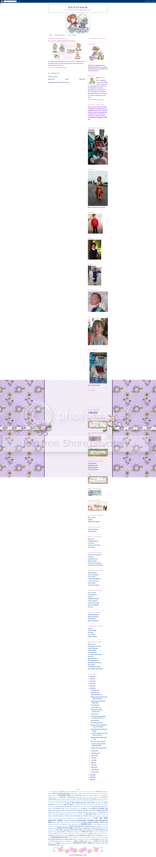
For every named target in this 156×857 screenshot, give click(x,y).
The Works (95, 839)
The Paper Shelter (93, 469)
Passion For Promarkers (95, 563)
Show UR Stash (81, 833)
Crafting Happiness (93, 541)
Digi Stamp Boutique (79, 804)
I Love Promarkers (93, 581)
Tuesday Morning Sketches (95, 565)
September (94, 753)
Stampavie (61, 835)
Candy (84, 795)
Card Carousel (94, 795)
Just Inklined (76, 816)
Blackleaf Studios (90, 793)
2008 (91, 779)
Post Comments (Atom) (62, 82)
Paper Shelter (92, 583)
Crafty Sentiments (93, 559)
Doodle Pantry (85, 806)
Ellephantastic (73, 808)
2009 (91, 777)
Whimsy (58, 843)
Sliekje (91, 833)
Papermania (87, 826)
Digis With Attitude (95, 804)
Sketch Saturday (92, 636)
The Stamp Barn (66, 839)
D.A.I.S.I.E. (60, 802)
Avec (91, 791)
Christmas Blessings (96, 722)
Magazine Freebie (85, 820)
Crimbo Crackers (92, 601)
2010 (91, 775)
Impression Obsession (65, 814)
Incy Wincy (91, 543)
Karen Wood (95, 816)
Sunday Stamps (92, 531)
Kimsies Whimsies (67, 818)
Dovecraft (97, 806)
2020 (91, 676)
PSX (58, 831)
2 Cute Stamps (52, 791)
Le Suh (88, 818)
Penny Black (91, 664)
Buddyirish (51, 795)
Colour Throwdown (93, 574)
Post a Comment (53, 76)
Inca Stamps (79, 814)
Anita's (62, 791)
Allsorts (90, 628)
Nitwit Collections (93, 467)
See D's (95, 831)
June (92, 760)
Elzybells (84, 808)
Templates (87, 837)
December (94, 690)
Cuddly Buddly (101, 801)
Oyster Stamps (97, 824)
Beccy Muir (57, 793)
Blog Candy (102, 793)
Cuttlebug (51, 802)
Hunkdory (102, 812)
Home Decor (71, 812)
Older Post (82, 79)
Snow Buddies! (95, 705)
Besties (68, 793)
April (92, 765)
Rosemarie (75, 831)
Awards (98, 791)
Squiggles (52, 835)
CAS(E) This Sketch (93, 598)
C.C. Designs (75, 795)
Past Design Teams (60, 35)
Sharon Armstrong (54, 833)
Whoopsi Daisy (80, 843)
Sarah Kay (85, 831)
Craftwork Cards (64, 799)
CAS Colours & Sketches (95, 555)
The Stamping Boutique (82, 839)
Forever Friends (97, 808)
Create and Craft (61, 801)
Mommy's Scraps (53, 824)
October (93, 751)
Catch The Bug (92, 630)
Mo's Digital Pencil (93, 660)
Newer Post (51, 79)
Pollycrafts (100, 830)
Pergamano (77, 828)
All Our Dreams (95, 720)
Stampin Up (83, 835)
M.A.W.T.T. (91, 656)
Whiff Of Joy (99, 841)
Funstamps (76, 810)
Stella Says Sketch (93, 529)
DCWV (99, 802)
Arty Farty (83, 791)
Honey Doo (81, 812)
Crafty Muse (77, 799)
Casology (90, 557)
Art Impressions (73, 791)
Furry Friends (94, 714)
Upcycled (53, 841)
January (93, 772)
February (94, 769)
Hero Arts (101, 810)
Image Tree (51, 814)
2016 (91, 681)
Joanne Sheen (101, 814)
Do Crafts (60, 806)
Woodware (52, 845)
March (93, 767)
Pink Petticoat (72, 830)
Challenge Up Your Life (94, 646)
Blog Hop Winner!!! (96, 694)
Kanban (86, 816)
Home (50, 35)
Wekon (89, 841)
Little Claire (68, 820)
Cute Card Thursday (93, 603)
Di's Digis (90, 632)
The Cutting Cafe (97, 837)
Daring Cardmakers (93, 616)
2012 (91, 686)
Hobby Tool (62, 812)
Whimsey (50, 843)
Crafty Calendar (92, 650)
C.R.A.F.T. (90, 596)
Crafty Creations (92, 652)
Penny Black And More (94, 666)
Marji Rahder (77, 822)
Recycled (66, 831)
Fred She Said (53, 810)
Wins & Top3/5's (72, 35)
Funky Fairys (65, 810)
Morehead (64, 824)
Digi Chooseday (92, 561)
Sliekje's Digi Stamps (94, 521)
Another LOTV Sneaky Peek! (99, 748)
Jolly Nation (52, 816)
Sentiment (103, 831)
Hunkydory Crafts (93, 465)
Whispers (67, 843)
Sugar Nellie (57, 837)
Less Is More (91, 634)
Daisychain (78, 7)
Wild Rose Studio (98, 843)
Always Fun (91, 539)
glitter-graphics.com (78, 855)
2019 (91, 678)
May (92, 762)
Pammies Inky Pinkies (94, 545)
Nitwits (84, 824)
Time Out (90, 607)
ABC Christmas (92, 572)
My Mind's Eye (74, 824)
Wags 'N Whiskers (66, 841)
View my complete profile (96, 99)
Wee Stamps (79, 841)
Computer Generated (67, 797)
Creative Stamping (88, 801)
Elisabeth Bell (59, 808)
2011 (91, 688)
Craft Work (93, 797)
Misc (85, 822)
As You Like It (92, 592)
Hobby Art (52, 812)
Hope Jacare (92, 812)
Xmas (61, 845)
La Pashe (79, 818)
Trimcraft (105, 839)
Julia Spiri (64, 816)
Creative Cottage (74, 801)
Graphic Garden (88, 810)
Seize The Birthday (93, 605)
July (92, 758)
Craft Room (82, 797)
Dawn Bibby (91, 802)
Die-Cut (67, 804)
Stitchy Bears (96, 835)
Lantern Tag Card (95, 707)
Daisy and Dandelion (75, 803)
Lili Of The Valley (70, 61)
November (94, 692)
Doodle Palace (72, 806)
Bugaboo (90, 519)
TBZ (80, 837)
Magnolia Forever (93, 658)
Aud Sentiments (92, 594)
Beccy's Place (92, 517)
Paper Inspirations (61, 826)
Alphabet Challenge (93, 614)
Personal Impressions (92, 828)
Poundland (51, 831)
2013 (91, 683)
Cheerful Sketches (93, 648)
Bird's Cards (78, 793)
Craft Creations (92, 463)
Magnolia (103, 820)
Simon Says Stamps (93, 585)
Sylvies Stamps (72, 837)
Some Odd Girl (101, 833)
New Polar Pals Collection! (98, 741)
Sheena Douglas (68, 833)
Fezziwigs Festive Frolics (95, 654)
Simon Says (91, 547)
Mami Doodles (66, 822)
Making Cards (56, 822)
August (93, 755)
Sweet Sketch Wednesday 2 (95, 668)
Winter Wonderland (93, 620)
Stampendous (71, 835)
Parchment (97, 826)
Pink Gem (59, 830)
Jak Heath (89, 814)
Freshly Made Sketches (94, 579)
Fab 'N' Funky (92, 577)
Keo (57, 818)
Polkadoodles (92, 618)
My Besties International (94, 662)
